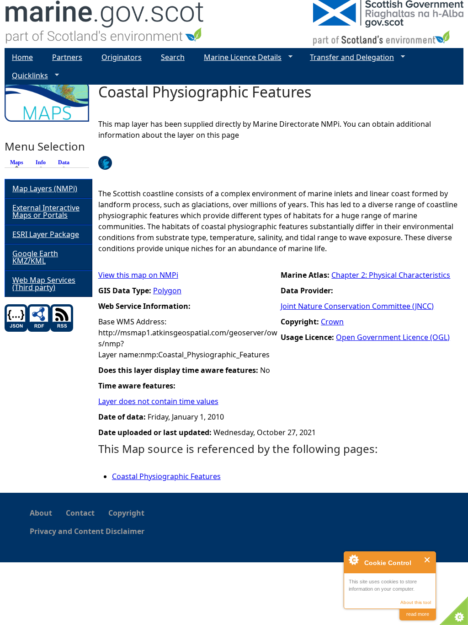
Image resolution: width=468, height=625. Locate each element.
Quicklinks (26, 75)
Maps (19, 162)
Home (22, 57)
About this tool (415, 602)
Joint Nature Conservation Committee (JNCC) (357, 306)
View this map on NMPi (138, 275)
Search (173, 57)
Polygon (167, 291)
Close (428, 560)
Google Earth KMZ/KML (35, 257)
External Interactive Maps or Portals (46, 211)
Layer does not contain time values (158, 401)
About (41, 513)
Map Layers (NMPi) (44, 188)
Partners (67, 57)
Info (41, 162)
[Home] (105, 24)
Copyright (126, 513)
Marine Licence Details (239, 57)
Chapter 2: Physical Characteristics (390, 275)
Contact (80, 513)
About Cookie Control (353, 559)
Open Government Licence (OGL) (393, 337)
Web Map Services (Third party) (43, 283)
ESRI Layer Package (45, 234)
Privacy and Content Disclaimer (87, 531)
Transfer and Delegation (348, 57)
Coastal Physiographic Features (166, 476)
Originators (121, 57)
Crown (332, 322)
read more (417, 614)
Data (63, 162)
